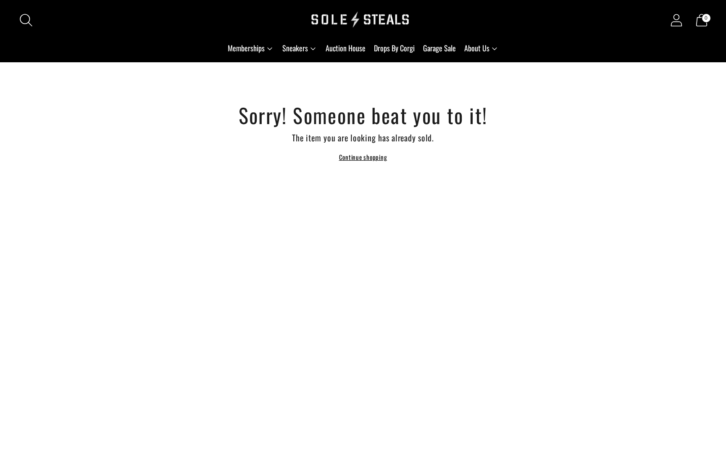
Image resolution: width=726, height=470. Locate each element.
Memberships (246, 47)
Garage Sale (439, 47)
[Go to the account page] (676, 20)
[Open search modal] (26, 20)
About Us (476, 47)
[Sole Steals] (363, 20)
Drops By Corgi (394, 47)
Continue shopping (363, 157)
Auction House (346, 47)
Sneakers (295, 47)
